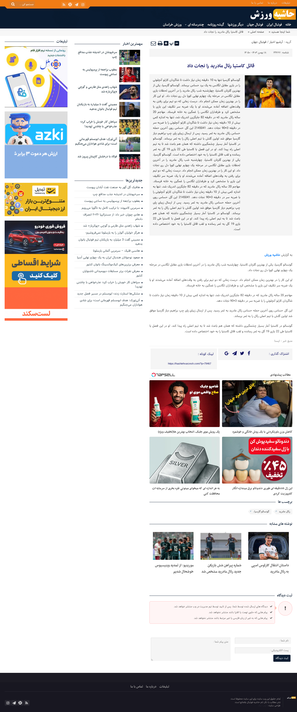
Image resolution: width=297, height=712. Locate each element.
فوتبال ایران (274, 24)
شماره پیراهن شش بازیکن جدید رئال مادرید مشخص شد (221, 568)
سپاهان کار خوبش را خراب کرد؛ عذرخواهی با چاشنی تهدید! (98, 124)
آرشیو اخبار (276, 42)
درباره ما (272, 3)
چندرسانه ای (196, 24)
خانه (288, 24)
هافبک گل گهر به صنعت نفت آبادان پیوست (114, 187)
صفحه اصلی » (256, 32)
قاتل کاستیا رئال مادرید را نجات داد (221, 66)
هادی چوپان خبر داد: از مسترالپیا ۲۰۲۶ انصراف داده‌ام (112, 217)
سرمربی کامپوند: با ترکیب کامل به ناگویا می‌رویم (111, 208)
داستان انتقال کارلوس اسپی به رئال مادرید (270, 568)
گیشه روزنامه (215, 24)
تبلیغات (286, 3)
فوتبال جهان (255, 24)
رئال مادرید (284, 511)
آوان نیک (262, 706)
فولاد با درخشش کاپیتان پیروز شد (97, 156)
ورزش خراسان (172, 24)
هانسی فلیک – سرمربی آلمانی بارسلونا (117, 251)
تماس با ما (257, 3)
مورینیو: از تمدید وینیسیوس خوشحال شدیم (174, 568)
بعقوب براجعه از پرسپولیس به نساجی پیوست (100, 72)
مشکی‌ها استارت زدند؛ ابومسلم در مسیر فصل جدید (109, 294)
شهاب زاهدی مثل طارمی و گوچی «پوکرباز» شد (97, 89)
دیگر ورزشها (235, 24)
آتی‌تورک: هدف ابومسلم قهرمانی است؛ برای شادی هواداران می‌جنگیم (96, 141)
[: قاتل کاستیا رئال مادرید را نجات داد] (153, 43)
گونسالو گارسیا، (261, 511)
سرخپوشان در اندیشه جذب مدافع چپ (97, 55)
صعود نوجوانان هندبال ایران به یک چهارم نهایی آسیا (109, 258)
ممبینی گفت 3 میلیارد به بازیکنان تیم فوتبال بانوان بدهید (97, 107)
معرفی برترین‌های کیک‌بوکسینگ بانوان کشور (113, 265)
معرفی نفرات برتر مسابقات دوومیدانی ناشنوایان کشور (112, 273)
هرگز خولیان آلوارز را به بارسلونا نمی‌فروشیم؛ (113, 233)
